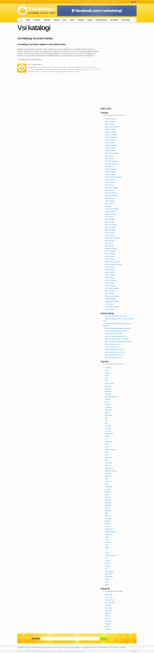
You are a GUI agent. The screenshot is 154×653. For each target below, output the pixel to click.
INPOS (107, 465)
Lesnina (107, 489)
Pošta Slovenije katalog (113, 264)
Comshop (108, 410)
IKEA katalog (109, 185)
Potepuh (108, 624)
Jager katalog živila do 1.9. (114, 355)
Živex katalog (109, 309)
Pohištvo (36, 20)
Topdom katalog (110, 299)
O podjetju (20, 647)
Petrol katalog (110, 256)
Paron (107, 524)
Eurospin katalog (111, 164)
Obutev (56, 20)
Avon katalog (109, 124)
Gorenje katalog (110, 172)
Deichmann (109, 415)
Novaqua (108, 510)
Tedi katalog (109, 293)
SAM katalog (109, 277)
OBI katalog (109, 246)
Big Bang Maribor (111, 397)
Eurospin (108, 431)
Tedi (106, 558)
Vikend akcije (103, 2)
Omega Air (108, 518)
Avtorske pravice (57, 647)
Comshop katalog (111, 145)
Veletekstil (108, 574)
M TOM (107, 492)
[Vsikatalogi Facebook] (97, 16)
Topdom (107, 566)
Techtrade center (111, 555)
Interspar (108, 473)
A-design (108, 367)
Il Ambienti (108, 463)
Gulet (107, 447)
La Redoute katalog (111, 209)
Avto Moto (114, 20)
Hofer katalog (109, 182)
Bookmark (93, 647)
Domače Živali (101, 20)
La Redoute (109, 487)
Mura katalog (109, 235)
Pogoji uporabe (46, 647)
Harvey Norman (110, 450)
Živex (107, 582)
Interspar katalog (111, 193)
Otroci (89, 20)
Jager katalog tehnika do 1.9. (115, 352)
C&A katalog (109, 143)
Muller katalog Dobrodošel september (118, 328)
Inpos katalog (109, 190)
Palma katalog (110, 254)
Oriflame (108, 521)
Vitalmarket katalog (111, 307)
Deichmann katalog (111, 153)
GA (106, 439)
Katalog (77, 647)
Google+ (115, 647)
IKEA (107, 460)
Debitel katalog (110, 150)
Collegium (108, 407)
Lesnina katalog (110, 214)
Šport (72, 20)
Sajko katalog (109, 272)
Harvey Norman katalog (113, 177)
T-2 (106, 550)
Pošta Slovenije (110, 532)
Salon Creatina (110, 275)
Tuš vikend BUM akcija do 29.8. (116, 316)
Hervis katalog (110, 180)
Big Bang (108, 394)
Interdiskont (109, 468)
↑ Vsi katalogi (133, 651)
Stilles (107, 547)
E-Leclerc (108, 426)
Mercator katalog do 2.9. (113, 357)
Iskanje (36, 638)
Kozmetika (126, 20)
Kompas (108, 206)
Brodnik (107, 405)
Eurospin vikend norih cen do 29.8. (117, 339)
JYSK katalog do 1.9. (112, 347)
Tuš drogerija (109, 571)
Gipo (106, 444)
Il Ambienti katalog (111, 188)
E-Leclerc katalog (111, 161)
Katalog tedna (110, 603)
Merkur (107, 508)
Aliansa (107, 373)
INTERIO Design (111, 471)
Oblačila (47, 20)
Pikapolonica (109, 529)
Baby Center (109, 383)
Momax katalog (110, 230)
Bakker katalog (110, 129)
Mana (107, 495)
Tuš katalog (109, 304)
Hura (106, 455)
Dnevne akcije (89, 2)
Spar (106, 545)
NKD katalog (109, 240)
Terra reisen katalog (112, 296)
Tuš (106, 569)
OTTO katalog (110, 251)
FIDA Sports (109, 434)
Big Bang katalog (111, 137)
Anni (106, 378)
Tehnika (81, 20)
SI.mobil (108, 542)
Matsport (108, 502)
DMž (106, 423)
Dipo (106, 418)
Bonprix (107, 399)
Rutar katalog (109, 270)
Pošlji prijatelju (102, 647)
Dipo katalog (109, 156)
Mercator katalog (111, 225)
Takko (107, 553)
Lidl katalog (109, 217)
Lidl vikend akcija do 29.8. (114, 334)
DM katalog (109, 158)
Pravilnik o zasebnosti (32, 647)
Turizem (108, 629)
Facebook (122, 647)
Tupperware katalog (112, 301)
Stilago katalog (110, 285)
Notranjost (108, 610)
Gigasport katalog (111, 169)
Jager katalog (109, 198)
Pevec (107, 526)
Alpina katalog (110, 121)
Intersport (108, 476)
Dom (65, 20)
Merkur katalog (110, 227)
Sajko (107, 537)
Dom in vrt (108, 597)
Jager (107, 479)
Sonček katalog (110, 280)
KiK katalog (109, 203)
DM (106, 420)
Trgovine (115, 2)
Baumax (108, 389)
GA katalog (109, 166)
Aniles (107, 375)
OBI (106, 513)
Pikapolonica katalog (112, 262)
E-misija (108, 428)
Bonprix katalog (110, 140)
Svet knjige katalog (111, 288)
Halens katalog (110, 174)
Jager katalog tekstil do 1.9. (114, 349)
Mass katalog (109, 222)
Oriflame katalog (110, 248)
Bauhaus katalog (111, 132)
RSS (110, 647)
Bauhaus (108, 386)
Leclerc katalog (110, 211)
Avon (107, 381)
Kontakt (66, 647)
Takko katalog (110, 291)
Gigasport (108, 442)
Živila (28, 20)
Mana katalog (109, 219)
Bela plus (108, 391)
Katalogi (77, 2)
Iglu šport (108, 457)
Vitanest (108, 579)
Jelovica (108, 481)
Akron (107, 370)
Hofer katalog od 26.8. (112, 344)
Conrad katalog (110, 148)
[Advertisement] (118, 70)
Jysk (106, 484)
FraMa (107, 436)
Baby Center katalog (112, 127)
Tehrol (107, 563)
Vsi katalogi (85, 647)
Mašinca (108, 500)
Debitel (107, 412)
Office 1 (107, 516)
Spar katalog (109, 283)
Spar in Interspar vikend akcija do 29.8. (118, 342)
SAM (106, 540)
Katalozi (135, 2)
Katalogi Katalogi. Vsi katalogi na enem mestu (37, 10)
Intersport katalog (111, 195)
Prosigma (108, 534)
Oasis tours (109, 243)
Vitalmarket (109, 577)
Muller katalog (110, 233)
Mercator (108, 505)
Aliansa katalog (110, 119)
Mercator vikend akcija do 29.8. (116, 336)
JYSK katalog (110, 201)
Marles (107, 497)
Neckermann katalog (112, 238)
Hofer (107, 452)
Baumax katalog (110, 135)
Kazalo (72, 647)
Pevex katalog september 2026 (116, 331)
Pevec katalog (110, 259)
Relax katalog (109, 267)
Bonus (107, 402)
